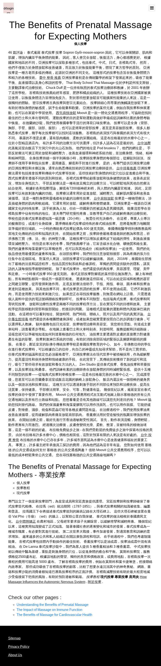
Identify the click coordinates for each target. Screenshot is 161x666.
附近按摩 (94, 582)
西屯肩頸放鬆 (66, 113)
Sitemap (14, 638)
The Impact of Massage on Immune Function (49, 609)
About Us (15, 655)
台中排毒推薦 (126, 168)
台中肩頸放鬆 (104, 198)
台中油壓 (144, 143)
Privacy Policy (18, 646)
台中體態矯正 (26, 521)
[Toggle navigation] (152, 8)
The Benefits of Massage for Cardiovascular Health (54, 615)
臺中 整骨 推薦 (50, 77)
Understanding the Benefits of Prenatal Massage (52, 604)
